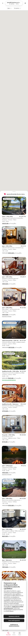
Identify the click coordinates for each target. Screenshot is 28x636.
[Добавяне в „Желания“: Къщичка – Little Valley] (24, 417)
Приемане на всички (14, 616)
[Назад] (2, 3)
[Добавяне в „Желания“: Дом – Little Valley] (24, 228)
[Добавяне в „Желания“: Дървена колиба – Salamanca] (24, 386)
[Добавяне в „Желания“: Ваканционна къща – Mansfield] (24, 573)
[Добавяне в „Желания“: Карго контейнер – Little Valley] (24, 322)
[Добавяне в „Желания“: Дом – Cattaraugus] (24, 448)
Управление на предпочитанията (14, 625)
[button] (5, 223)
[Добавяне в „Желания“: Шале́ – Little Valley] (24, 198)
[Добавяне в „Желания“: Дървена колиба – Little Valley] (24, 353)
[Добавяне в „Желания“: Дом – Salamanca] (24, 542)
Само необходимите (14, 620)
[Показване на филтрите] (25, 3)
